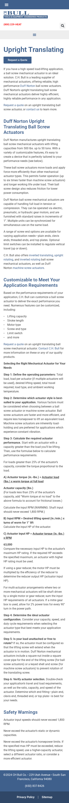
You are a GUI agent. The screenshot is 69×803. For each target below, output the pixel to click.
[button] (6, 5)
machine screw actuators (28, 268)
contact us (32, 109)
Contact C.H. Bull (48, 348)
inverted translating (41, 255)
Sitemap (47, 797)
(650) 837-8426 (34, 786)
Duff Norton (27, 86)
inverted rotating (30, 259)
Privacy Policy (25, 797)
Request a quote (14, 105)
